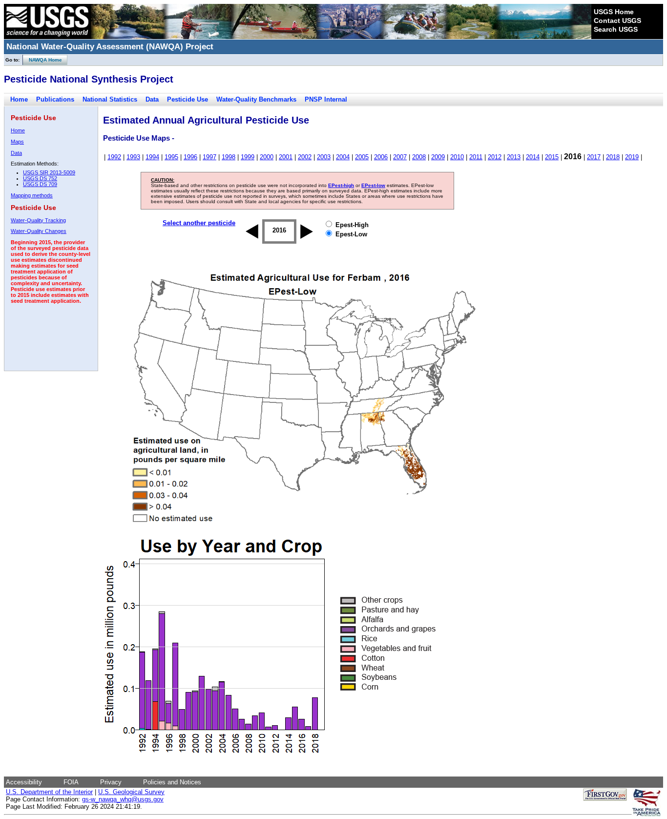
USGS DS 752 (40, 178)
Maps (17, 142)
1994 (152, 157)
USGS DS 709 (40, 184)
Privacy (111, 782)
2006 (381, 157)
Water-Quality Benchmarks (256, 99)
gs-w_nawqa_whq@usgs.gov (123, 799)
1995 (171, 157)
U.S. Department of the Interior (49, 792)
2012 (494, 157)
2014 (533, 157)
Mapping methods (32, 195)
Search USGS (616, 29)
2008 (419, 157)
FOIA (71, 782)
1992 (114, 157)
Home (19, 99)
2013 (514, 157)
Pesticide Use (187, 99)
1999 (247, 157)
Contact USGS (617, 20)
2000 (266, 157)
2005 (362, 157)
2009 (438, 157)
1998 (228, 157)
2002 (305, 157)
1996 (190, 157)
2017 (594, 157)
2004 (343, 157)
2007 (400, 157)
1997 (209, 157)
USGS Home (614, 12)
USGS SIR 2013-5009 (49, 172)
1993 (133, 157)
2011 (475, 157)
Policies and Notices (172, 782)
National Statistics (110, 99)
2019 (632, 157)
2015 (552, 157)
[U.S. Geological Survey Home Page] (47, 37)
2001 (285, 157)
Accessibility (24, 782)
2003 (324, 157)
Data (152, 99)
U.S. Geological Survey (131, 792)
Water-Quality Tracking (38, 220)
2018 (613, 157)
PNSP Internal (326, 99)
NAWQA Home (42, 60)
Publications (55, 99)
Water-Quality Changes (38, 231)
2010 (457, 157)
